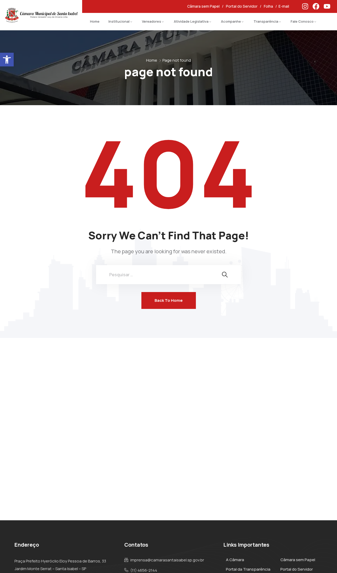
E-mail (284, 6)
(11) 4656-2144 (143, 570)
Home (95, 21)
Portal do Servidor (241, 6)
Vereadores (151, 21)
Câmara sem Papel (203, 6)
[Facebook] (316, 6)
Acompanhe (231, 21)
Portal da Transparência (248, 569)
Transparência (266, 21)
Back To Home (169, 300)
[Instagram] (305, 6)
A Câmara (235, 559)
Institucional (119, 21)
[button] (7, 59)
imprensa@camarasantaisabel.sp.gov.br (167, 560)
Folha (268, 6)
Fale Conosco (302, 21)
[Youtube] (327, 6)
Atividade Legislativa (191, 21)
